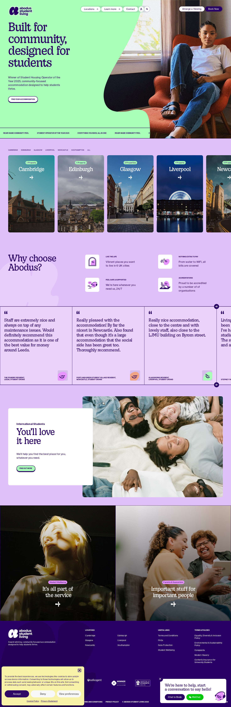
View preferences (69, 693)
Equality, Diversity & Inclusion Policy (208, 636)
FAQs (160, 640)
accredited (200, 283)
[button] (79, 670)
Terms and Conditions (168, 635)
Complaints (200, 650)
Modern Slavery (202, 655)
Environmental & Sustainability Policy (208, 644)
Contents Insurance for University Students (205, 661)
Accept (17, 693)
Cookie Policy (33, 701)
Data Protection (165, 645)
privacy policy (112, 702)
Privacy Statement (49, 701)
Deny (43, 693)
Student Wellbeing (166, 650)
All (88, 150)
